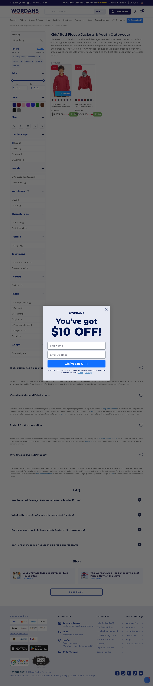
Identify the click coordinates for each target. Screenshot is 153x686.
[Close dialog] (106, 309)
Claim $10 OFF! (76, 364)
